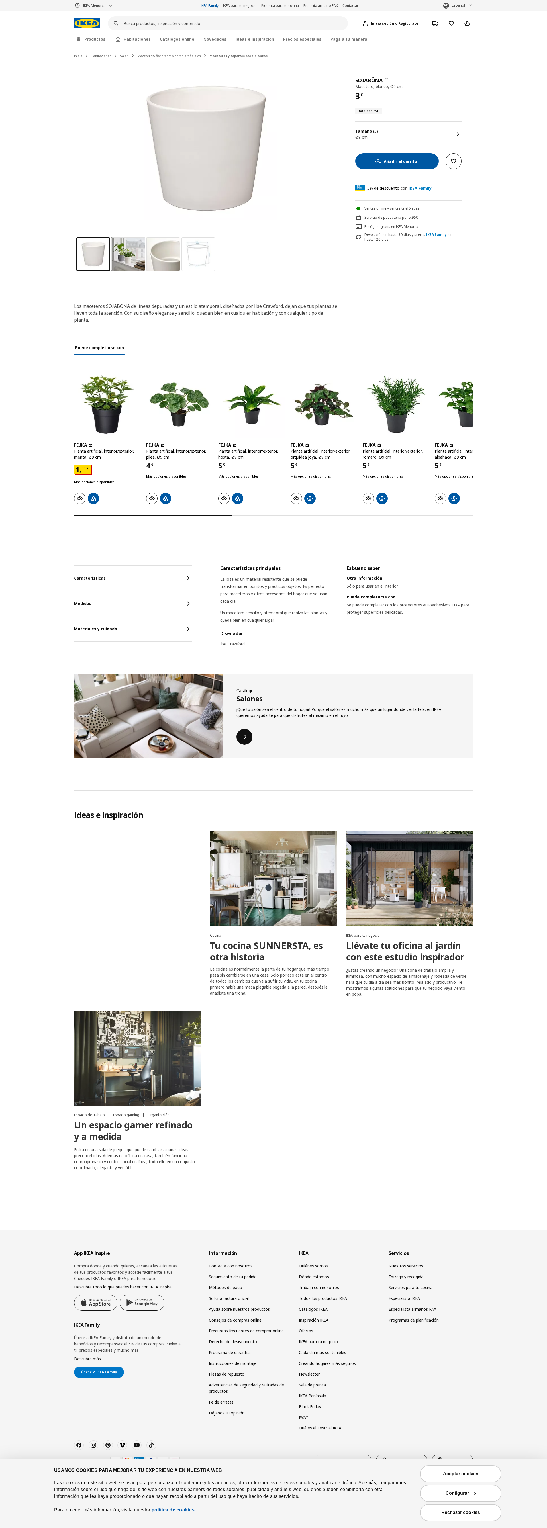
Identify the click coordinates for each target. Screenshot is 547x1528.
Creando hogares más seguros (327, 1363)
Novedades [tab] (214, 39)
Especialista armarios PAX (412, 1309)
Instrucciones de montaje (232, 1363)
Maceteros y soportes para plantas (238, 56)
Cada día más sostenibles (322, 1352)
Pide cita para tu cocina (280, 5)
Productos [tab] (94, 39)
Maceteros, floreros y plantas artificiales (169, 56)
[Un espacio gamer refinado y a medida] (137, 1058)
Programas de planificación (414, 1320)
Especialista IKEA (404, 1298)
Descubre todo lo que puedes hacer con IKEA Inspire (123, 1287)
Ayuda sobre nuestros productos (239, 1309)
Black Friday (310, 1406)
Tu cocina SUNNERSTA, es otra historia (266, 951)
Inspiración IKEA (313, 1320)
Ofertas (306, 1330)
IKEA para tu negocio (240, 5)
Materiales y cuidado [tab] (95, 628)
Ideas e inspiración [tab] (255, 39)
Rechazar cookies (460, 1512)
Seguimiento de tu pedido (233, 1276)
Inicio (78, 56)
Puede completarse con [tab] (99, 347)
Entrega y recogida (406, 1276)
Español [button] (458, 5)
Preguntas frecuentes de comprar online (246, 1330)
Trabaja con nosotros (319, 1287)
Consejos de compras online (235, 1320)
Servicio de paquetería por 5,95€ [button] (391, 217)
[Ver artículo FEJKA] (107, 404)
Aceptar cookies (460, 1473)
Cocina (215, 935)
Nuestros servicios (406, 1266)
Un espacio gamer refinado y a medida (133, 1130)
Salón (124, 56)
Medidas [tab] (82, 603)
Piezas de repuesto (226, 1374)
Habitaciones (101, 56)
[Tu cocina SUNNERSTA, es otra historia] (273, 878)
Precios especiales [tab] (302, 39)
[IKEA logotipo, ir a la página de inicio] (87, 23)
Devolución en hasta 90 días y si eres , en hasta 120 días (408, 237)
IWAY (303, 1417)
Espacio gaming (126, 1114)
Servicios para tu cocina (410, 1287)
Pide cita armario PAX (320, 5)
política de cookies (173, 1509)
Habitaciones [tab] (137, 39)
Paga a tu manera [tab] (348, 39)
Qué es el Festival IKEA (320, 1428)
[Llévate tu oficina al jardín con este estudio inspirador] (409, 878)
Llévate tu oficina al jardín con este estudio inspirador (405, 951)
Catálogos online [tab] (177, 39)
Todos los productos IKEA (323, 1298)
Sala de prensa (312, 1385)
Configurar (457, 1493)
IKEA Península (312, 1395)
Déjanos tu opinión (226, 1413)
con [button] (399, 188)
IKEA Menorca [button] (94, 5)
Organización (159, 1114)
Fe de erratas (221, 1402)
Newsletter (309, 1374)
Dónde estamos (314, 1276)
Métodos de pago (225, 1287)
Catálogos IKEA (313, 1309)
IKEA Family (210, 5)
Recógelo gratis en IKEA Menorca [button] (391, 226)
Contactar (350, 5)
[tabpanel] (346, 609)
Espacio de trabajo (90, 1114)
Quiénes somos (313, 1266)
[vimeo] (122, 1445)
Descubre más (87, 1358)
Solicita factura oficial (229, 1298)
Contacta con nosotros (230, 1266)
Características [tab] (90, 578)
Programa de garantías (230, 1352)
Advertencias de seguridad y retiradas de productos (246, 1388)
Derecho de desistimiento (233, 1341)
